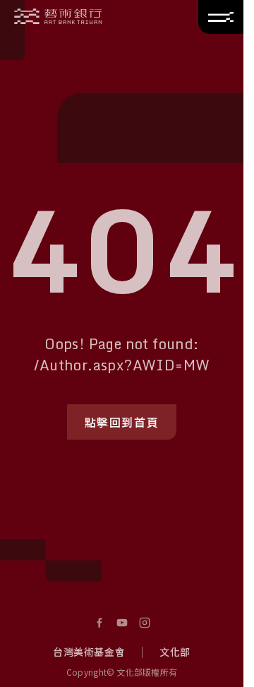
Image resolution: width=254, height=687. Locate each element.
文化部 (174, 652)
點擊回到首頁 (122, 421)
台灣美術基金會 (89, 652)
